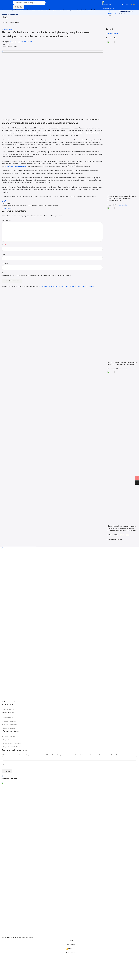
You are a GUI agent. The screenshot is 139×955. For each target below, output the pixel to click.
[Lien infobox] (69, 7)
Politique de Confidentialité (11, 747)
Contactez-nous (7, 718)
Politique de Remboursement (11, 743)
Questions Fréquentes (9, 721)
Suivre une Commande (9, 724)
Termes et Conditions (9, 736)
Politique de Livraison (9, 728)
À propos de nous (8, 709)
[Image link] (20, 623)
